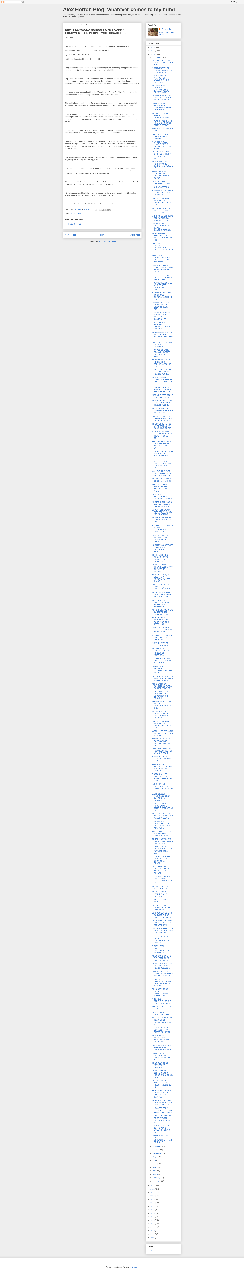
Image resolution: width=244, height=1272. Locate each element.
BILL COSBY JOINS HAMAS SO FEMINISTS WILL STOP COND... (160, 992)
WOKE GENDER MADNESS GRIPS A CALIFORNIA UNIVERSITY (161, 797)
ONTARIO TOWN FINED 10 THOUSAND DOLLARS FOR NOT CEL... (162, 1129)
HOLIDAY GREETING (161, 187)
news (80, 213)
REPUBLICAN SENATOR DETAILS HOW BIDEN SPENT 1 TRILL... (162, 277)
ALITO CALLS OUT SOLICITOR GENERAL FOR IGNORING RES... (162, 686)
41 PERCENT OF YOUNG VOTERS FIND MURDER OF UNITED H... (162, 454)
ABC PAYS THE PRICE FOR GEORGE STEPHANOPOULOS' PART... (161, 363)
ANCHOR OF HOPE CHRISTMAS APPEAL (162, 1013)
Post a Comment (74, 224)
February (157, 1178)
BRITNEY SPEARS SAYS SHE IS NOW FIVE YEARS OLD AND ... (162, 966)
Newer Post (70, 235)
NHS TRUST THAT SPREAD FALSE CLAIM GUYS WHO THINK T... (162, 1001)
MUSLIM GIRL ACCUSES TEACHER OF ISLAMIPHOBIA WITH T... (162, 1021)
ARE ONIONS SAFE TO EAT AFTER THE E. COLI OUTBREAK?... (161, 958)
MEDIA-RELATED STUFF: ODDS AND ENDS (162, 396)
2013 (152, 1220)
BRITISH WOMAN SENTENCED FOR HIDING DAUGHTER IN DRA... (162, 1074)
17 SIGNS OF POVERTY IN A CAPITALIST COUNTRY (162, 637)
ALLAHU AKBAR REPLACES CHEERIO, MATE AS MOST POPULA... (162, 767)
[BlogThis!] (103, 210)
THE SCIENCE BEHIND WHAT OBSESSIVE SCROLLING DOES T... (162, 426)
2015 (152, 1213)
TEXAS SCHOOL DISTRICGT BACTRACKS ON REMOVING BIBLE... (161, 89)
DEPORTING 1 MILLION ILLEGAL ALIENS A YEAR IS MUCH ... (162, 372)
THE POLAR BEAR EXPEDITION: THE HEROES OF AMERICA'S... (160, 652)
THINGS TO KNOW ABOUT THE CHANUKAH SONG (161, 115)
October (156, 1150)
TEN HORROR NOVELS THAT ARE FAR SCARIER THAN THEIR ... (162, 335)
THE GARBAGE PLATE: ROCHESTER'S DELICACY (161, 894)
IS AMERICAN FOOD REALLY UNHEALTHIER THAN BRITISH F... (162, 1139)
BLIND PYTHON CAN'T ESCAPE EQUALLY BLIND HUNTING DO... (162, 587)
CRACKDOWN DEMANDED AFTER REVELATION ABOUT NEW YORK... (162, 824)
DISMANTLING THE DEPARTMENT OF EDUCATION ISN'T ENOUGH (160, 695)
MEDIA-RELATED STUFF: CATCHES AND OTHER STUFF (162, 62)
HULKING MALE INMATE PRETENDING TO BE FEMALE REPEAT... (162, 123)
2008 (152, 1238)
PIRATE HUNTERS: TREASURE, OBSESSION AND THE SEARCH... (162, 669)
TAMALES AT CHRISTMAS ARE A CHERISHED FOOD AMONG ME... (161, 258)
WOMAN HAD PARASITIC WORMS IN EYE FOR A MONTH (162, 733)
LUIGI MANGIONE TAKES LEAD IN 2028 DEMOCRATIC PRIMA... (162, 548)
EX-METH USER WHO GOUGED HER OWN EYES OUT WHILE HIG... (161, 464)
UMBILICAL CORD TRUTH (159, 901)
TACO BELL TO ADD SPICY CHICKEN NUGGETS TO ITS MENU (160, 487)
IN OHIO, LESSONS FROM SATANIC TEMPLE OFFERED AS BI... (162, 807)
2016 (152, 1210)
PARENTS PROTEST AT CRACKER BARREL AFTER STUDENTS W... (162, 444)
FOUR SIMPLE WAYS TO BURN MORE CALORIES (162, 344)
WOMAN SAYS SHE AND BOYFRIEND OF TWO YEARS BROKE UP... (162, 97)
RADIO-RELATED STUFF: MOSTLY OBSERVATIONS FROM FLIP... (162, 528)
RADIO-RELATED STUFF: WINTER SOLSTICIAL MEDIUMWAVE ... (162, 660)
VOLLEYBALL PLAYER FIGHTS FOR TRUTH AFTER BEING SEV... (162, 473)
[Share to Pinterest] (110, 210)
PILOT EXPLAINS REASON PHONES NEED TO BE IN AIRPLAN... (160, 870)
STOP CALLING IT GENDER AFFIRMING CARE (162, 759)
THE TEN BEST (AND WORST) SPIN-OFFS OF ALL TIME (161, 210)
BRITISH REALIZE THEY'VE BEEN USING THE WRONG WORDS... (162, 568)
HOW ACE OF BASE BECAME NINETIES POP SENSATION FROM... (161, 353)
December (157, 57)
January (156, 1181)
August (156, 1157)
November (157, 1146)
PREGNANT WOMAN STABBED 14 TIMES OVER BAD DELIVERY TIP (162, 155)
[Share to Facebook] (107, 210)
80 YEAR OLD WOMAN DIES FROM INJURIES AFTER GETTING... (162, 512)
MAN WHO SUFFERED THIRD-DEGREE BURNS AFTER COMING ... (161, 538)
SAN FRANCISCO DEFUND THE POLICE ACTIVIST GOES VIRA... (162, 850)
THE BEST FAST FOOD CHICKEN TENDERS (161, 480)
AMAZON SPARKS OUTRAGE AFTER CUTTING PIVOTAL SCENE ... (161, 175)
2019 (152, 1199)
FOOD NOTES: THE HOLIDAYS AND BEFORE (160, 136)
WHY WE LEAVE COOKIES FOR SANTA (162, 182)
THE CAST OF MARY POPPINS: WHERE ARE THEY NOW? (162, 410)
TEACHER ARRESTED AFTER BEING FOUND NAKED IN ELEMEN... (162, 816)
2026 (152, 47)
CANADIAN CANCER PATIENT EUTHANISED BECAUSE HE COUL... (162, 389)
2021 (152, 1192)
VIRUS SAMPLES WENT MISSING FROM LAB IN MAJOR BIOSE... (162, 833)
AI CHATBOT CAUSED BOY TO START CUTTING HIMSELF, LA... (161, 742)
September (157, 1153)
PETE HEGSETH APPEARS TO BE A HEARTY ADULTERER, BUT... (162, 1084)
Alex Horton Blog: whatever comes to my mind (119, 9)
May (155, 1167)
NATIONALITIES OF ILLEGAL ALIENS (160, 644)
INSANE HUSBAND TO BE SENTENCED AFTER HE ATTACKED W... (162, 1119)
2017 (152, 1206)
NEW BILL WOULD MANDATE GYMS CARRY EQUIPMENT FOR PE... (161, 145)
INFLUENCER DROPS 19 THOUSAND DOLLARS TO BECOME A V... (162, 678)
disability (74, 213)
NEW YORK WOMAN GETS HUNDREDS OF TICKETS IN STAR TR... (162, 435)
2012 (152, 1224)
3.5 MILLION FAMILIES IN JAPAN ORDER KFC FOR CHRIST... (162, 193)
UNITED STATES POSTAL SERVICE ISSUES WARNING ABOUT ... (162, 218)
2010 (152, 1231)
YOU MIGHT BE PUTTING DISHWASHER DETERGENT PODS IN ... (162, 247)
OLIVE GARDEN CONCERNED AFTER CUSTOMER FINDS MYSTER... (162, 982)
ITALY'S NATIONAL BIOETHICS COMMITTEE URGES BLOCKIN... (162, 325)
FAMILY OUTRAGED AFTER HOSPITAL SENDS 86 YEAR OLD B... (162, 1056)
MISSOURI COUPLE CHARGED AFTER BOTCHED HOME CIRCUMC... (160, 714)
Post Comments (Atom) (107, 241)
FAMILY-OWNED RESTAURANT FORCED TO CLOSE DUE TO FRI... (161, 106)
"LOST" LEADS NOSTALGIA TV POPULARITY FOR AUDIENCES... (161, 949)
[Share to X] (105, 210)
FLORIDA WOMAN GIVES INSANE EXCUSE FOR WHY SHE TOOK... (162, 751)
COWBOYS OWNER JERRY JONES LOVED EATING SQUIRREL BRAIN (162, 268)
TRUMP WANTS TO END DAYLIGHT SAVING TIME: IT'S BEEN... (162, 403)
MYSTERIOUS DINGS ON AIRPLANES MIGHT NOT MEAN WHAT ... (162, 504)
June (155, 1164)
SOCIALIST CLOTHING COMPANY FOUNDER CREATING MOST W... (162, 418)
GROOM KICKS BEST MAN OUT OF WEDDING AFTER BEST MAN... (161, 79)
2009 (152, 1234)
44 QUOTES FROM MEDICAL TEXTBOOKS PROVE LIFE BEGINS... (162, 1110)
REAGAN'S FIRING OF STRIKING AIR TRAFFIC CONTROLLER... (161, 316)
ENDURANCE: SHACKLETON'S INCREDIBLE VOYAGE (162, 496)
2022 (152, 1189)
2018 (152, 1203)
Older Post (135, 235)
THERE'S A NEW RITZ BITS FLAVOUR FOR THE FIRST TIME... (161, 594)
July (154, 1160)
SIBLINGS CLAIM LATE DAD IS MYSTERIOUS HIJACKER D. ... (162, 907)
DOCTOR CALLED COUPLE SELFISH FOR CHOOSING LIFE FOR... (162, 777)
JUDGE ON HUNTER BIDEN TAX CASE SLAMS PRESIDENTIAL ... (162, 787)
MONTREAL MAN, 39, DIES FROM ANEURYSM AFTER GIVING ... (161, 578)
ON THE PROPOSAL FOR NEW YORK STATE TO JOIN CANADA (162, 930)
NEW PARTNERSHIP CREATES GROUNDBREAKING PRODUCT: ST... (161, 939)
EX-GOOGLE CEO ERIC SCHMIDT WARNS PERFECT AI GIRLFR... (162, 915)
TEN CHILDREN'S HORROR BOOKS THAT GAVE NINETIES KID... (162, 237)
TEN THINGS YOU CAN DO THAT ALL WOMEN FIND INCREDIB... (162, 841)
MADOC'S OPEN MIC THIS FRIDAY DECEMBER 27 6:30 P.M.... (161, 201)
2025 (152, 51)
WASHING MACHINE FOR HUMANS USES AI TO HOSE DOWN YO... (162, 973)
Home (103, 235)
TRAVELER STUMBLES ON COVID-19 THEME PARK (162, 520)
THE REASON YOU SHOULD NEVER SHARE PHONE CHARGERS (160, 558)
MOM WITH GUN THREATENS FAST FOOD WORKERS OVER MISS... (161, 621)
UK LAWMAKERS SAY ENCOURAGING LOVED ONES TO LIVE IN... (162, 879)
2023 (152, 1185)
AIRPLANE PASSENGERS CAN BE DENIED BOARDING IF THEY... (162, 612)
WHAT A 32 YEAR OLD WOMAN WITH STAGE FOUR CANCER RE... (162, 1102)
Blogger (134, 1267)
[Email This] (100, 210)
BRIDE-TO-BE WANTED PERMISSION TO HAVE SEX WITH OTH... (162, 923)
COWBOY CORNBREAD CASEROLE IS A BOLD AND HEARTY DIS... (162, 630)
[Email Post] (96, 210)
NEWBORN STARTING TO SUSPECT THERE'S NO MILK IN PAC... (162, 296)
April (155, 1171)
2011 (152, 1227)
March (155, 1174)
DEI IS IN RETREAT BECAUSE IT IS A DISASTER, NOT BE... (162, 1030)
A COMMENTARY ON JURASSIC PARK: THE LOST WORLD (162, 70)
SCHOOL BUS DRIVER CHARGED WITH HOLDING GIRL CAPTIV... (161, 1094)
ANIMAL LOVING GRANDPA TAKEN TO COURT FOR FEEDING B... (162, 380)
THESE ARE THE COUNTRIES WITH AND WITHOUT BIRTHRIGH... (161, 603)
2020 (152, 1196)
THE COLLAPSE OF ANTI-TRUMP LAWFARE (160, 1065)
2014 (152, 1217)
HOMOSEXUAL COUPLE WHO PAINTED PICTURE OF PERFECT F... (162, 286)
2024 (152, 54)
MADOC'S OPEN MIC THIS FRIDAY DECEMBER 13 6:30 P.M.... (161, 724)
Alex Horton (167, 29)
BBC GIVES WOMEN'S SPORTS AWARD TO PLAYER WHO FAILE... (162, 1047)
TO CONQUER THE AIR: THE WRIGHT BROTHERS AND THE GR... (162, 704)
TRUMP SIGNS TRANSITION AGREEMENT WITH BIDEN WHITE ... (161, 1038)
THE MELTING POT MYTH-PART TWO (160, 887)
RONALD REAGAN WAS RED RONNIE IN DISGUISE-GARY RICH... (162, 306)
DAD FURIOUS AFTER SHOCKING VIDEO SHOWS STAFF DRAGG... (161, 860)
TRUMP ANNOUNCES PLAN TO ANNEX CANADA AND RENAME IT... (162, 165)
